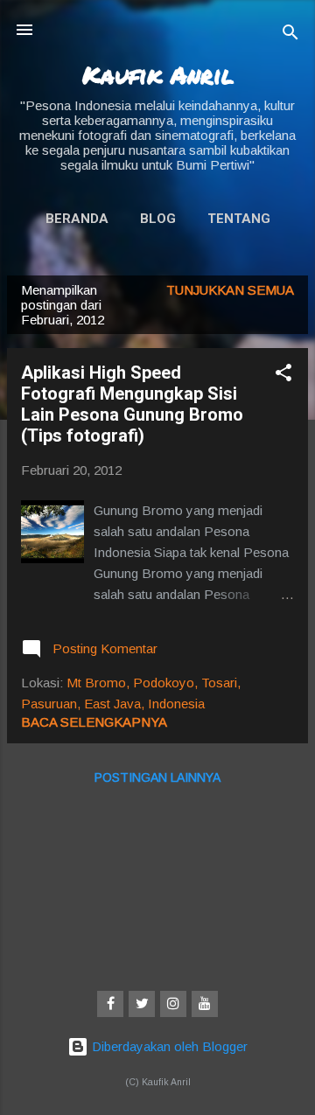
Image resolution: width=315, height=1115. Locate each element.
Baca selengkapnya (94, 721)
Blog (158, 218)
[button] (283, 375)
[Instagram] (173, 1004)
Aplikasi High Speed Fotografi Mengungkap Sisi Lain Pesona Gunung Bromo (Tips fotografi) (132, 404)
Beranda (77, 218)
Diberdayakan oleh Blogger (168, 1046)
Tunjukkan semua (230, 289)
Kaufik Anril (158, 74)
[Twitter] (142, 1004)
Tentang (238, 218)
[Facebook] (110, 1004)
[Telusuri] (290, 35)
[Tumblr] (205, 1004)
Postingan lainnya (157, 777)
